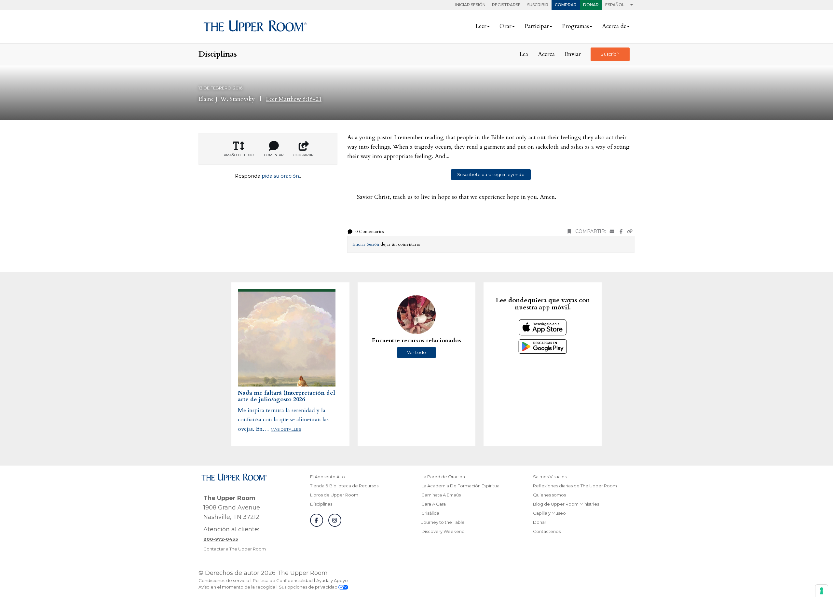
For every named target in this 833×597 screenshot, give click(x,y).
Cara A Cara (433, 504)
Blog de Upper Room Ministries (566, 504)
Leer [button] (480, 26)
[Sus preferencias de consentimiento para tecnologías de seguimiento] (821, 591)
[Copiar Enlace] (630, 231)
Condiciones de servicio (223, 580)
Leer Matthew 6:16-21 (293, 99)
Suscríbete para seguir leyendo (491, 174)
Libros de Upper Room (334, 494)
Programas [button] (575, 26)
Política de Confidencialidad (283, 580)
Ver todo (416, 352)
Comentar (273, 155)
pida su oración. (281, 176)
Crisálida (430, 513)
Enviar (573, 54)
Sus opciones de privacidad (308, 587)
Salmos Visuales (550, 476)
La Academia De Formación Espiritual (460, 485)
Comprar (566, 4)
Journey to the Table (443, 522)
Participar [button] (537, 26)
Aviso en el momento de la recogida (236, 587)
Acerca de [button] (614, 26)
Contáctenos (547, 531)
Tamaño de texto (238, 155)
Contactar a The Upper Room (234, 548)
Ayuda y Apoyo (332, 580)
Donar (591, 4)
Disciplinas (321, 504)
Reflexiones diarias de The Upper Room (575, 485)
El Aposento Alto (327, 476)
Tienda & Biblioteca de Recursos (344, 485)
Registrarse (506, 4)
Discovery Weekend (443, 531)
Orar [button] (505, 26)
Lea (523, 54)
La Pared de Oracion (443, 476)
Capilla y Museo (549, 513)
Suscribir (537, 4)
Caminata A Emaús (441, 494)
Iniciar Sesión (470, 4)
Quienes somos (549, 494)
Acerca (546, 54)
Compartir (303, 155)
